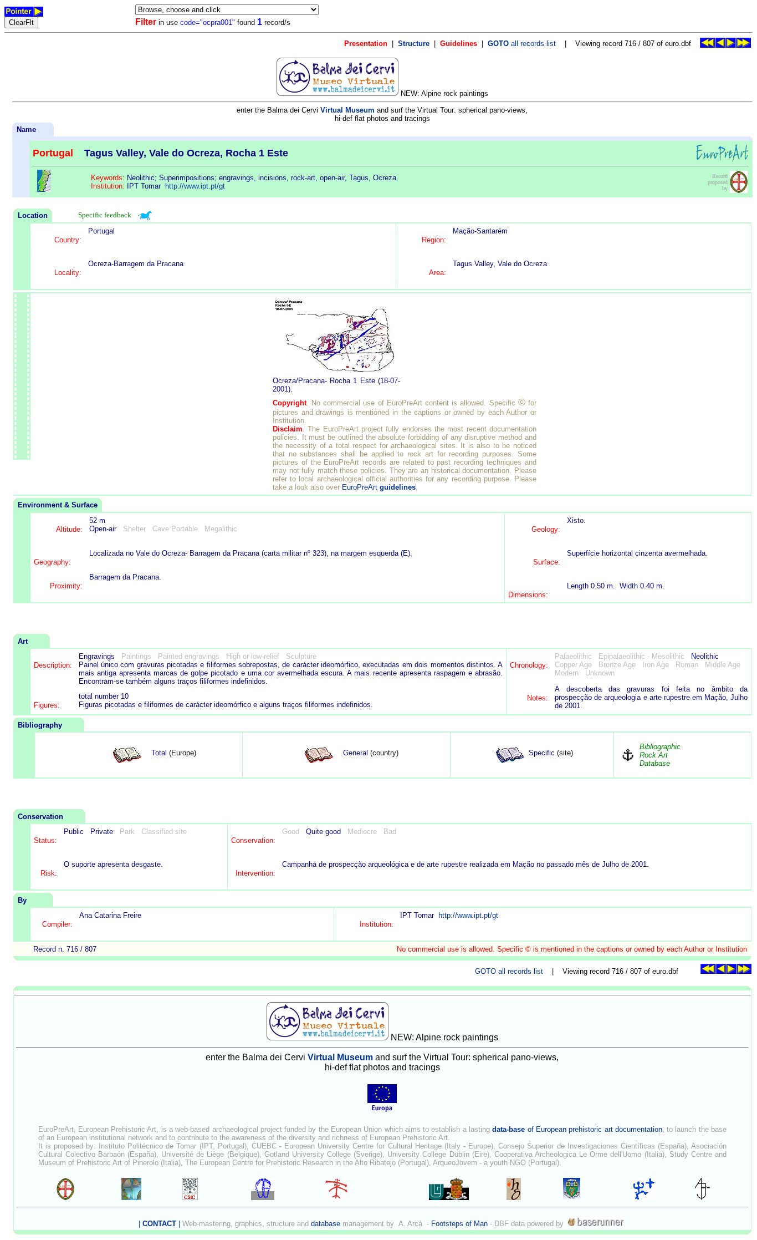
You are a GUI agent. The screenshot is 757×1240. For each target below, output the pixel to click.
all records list (522, 43)
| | (159, 1223)
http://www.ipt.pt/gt (195, 186)
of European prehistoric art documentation (577, 1129)
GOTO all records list (509, 971)
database (325, 1223)
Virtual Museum (347, 110)
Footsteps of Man (459, 1223)
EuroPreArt (379, 487)
